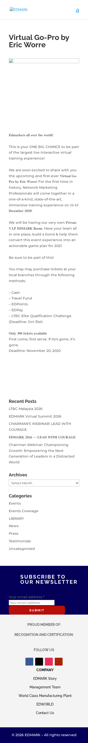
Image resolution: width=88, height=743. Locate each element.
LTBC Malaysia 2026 (26, 409)
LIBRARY (16, 518)
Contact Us (45, 713)
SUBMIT (36, 610)
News (14, 526)
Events (15, 503)
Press (13, 533)
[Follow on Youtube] (59, 662)
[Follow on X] (39, 662)
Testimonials (20, 541)
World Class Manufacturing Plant (45, 696)
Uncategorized (22, 548)
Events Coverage (23, 511)
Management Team (45, 687)
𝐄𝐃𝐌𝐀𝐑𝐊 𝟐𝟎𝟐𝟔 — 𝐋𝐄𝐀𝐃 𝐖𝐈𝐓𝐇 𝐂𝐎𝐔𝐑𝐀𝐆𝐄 (42, 437)
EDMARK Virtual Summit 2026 (35, 416)
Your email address (27, 597)
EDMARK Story (45, 679)
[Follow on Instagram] (49, 662)
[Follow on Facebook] (29, 662)
